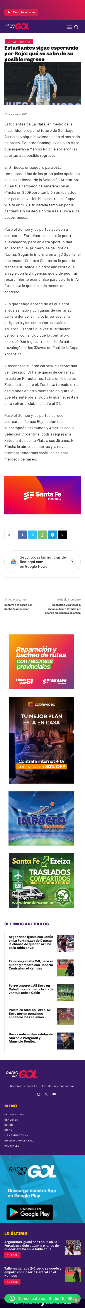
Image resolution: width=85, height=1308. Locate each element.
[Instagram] (38, 1094)
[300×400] (41, 787)
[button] (42, 1298)
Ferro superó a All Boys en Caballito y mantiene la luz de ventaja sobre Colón (31, 989)
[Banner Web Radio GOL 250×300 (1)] (41, 911)
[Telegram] (52, 535)
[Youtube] (54, 1094)
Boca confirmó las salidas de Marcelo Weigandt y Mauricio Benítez (31, 1037)
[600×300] (42, 517)
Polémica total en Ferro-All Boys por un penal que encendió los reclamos (30, 1013)
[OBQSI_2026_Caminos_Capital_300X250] (41, 692)
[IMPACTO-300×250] (41, 849)
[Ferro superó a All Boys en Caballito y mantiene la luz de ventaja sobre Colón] (65, 992)
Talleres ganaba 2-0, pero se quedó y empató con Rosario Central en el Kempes (31, 964)
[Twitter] (32, 535)
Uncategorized (18, 41)
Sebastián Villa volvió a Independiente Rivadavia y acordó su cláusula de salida (63, 608)
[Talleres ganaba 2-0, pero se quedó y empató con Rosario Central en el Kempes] (65, 967)
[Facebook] (22, 535)
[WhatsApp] (42, 535)
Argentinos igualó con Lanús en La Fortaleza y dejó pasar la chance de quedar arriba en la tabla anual (31, 942)
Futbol (12, 1254)
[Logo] (17, 26)
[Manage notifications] (76, 1300)
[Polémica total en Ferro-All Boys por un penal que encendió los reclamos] (65, 1016)
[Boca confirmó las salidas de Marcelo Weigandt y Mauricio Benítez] (65, 1041)
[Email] (62, 535)
